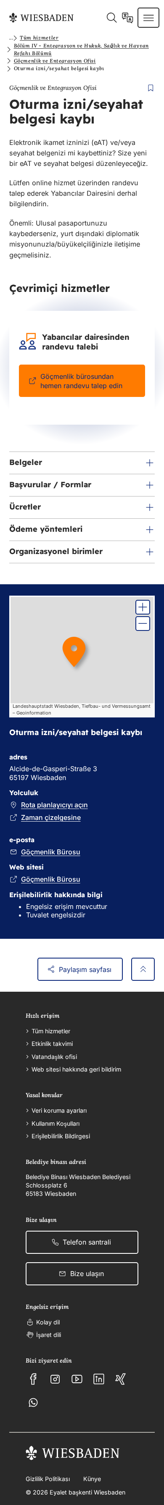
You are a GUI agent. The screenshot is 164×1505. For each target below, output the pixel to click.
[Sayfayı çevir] (128, 18)
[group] (82, 656)
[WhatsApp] (33, 1402)
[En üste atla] (143, 969)
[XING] (120, 1379)
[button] (82, 463)
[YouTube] (77, 1379)
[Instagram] (55, 1379)
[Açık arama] (112, 18)
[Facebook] (33, 1379)
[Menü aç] (149, 18)
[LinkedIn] (98, 1379)
